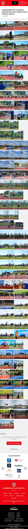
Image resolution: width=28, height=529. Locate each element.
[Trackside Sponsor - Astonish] (9, 460)
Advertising (11, 515)
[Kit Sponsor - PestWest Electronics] (19, 466)
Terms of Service (9, 519)
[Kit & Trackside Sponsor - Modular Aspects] (9, 471)
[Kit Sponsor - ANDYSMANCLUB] (19, 476)
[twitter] (15, 491)
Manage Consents (19, 520)
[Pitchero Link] (14, 509)
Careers (18, 515)
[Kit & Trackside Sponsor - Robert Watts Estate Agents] (19, 460)
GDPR (18, 517)
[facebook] (12, 491)
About (18, 513)
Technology (11, 517)
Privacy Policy (19, 519)
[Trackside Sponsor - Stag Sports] (19, 471)
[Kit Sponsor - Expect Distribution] (9, 476)
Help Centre (11, 513)
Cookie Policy (8, 520)
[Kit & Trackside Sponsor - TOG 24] (9, 466)
